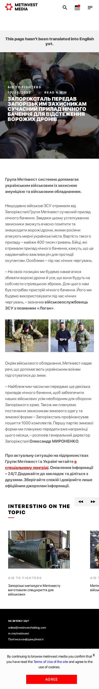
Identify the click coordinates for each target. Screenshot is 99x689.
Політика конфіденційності (26, 639)
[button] (81, 501)
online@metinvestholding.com (27, 627)
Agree (51, 679)
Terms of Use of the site (51, 662)
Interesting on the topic (39, 509)
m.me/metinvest (18, 633)
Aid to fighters (24, 87)
